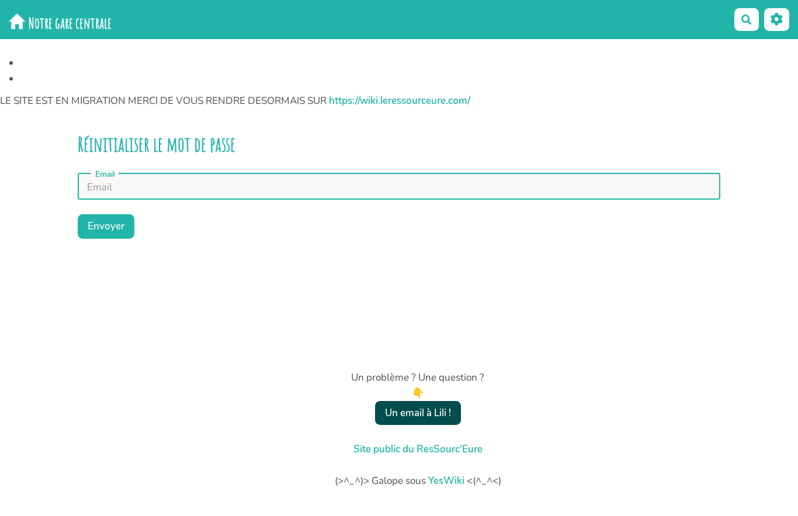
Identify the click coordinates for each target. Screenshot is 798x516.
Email (105, 174)
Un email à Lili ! (418, 413)
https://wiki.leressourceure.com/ (399, 100)
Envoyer (106, 226)
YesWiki (446, 480)
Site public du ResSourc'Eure (418, 449)
